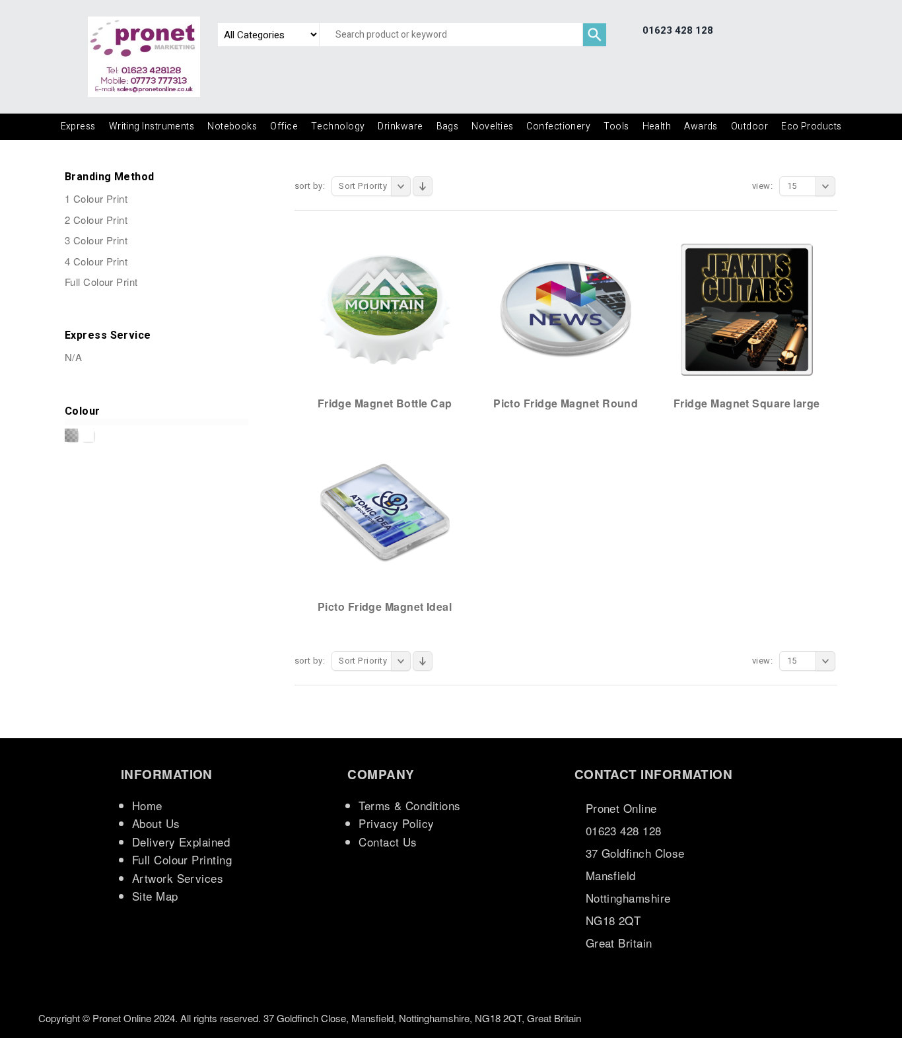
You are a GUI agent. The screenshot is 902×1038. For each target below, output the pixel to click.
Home (147, 805)
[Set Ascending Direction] (423, 186)
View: (762, 186)
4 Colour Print (96, 261)
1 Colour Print (96, 198)
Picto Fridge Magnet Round (565, 403)
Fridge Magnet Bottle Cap (385, 403)
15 (792, 186)
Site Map (155, 895)
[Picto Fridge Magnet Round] (566, 309)
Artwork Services (177, 878)
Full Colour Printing (182, 859)
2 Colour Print (96, 219)
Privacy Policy (396, 823)
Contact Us (388, 841)
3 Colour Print (96, 240)
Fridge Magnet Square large (747, 403)
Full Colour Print (101, 282)
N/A (73, 357)
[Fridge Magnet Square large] (747, 309)
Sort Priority (363, 186)
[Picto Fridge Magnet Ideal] (385, 512)
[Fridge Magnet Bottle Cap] (385, 309)
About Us (156, 823)
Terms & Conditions (409, 805)
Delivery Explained (181, 841)
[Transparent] (71, 435)
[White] (87, 435)
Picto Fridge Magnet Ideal (385, 606)
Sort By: (310, 186)
